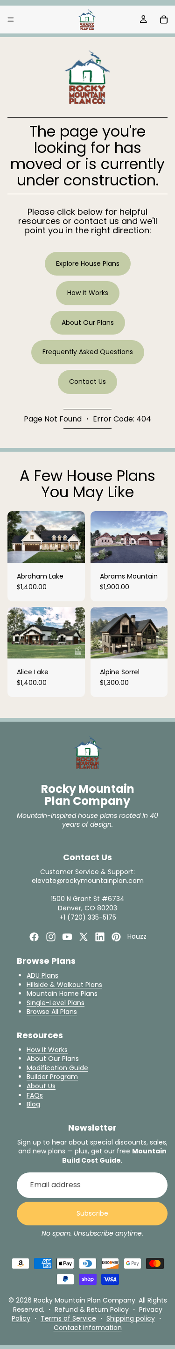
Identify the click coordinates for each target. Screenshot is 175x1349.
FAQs (35, 1095)
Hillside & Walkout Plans (64, 984)
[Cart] (164, 19)
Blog (33, 1104)
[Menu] (10, 19)
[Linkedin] (99, 936)
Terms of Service (68, 1318)
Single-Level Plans (55, 1002)
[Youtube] (67, 936)
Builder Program (52, 1076)
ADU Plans (42, 975)
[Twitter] (83, 936)
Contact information (88, 1327)
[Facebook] (34, 936)
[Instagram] (50, 936)
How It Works (87, 292)
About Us (41, 1086)
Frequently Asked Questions (87, 351)
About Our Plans (88, 322)
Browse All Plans (52, 1011)
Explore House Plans (87, 263)
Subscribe (92, 1213)
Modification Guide (57, 1068)
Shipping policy (130, 1318)
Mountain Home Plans (62, 993)
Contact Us (87, 381)
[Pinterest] (116, 936)
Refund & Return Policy (92, 1309)
